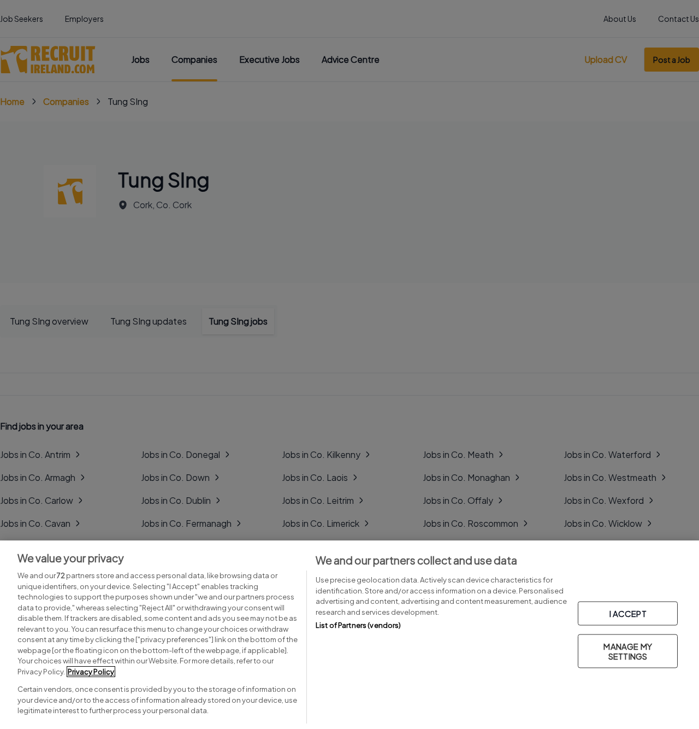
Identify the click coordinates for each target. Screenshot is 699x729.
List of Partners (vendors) (358, 625)
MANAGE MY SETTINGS (627, 650)
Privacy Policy (91, 671)
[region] (349, 634)
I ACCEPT (628, 613)
